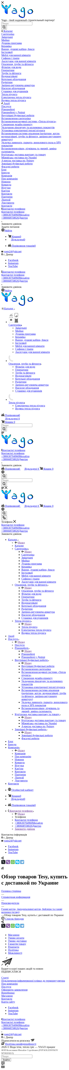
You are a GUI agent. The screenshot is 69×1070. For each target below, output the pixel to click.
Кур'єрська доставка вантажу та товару (43, 720)
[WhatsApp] (13, 862)
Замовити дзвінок (25, 829)
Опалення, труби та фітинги (37, 590)
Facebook (13, 260)
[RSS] (2, 868)
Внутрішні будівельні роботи (37, 666)
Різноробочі (28, 654)
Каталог (19, 545)
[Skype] (17, 862)
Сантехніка (27, 554)
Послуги (20, 645)
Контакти (6, 998)
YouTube (13, 266)
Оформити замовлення (14, 989)
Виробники (8, 992)
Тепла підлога (29, 627)
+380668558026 (14, 217)
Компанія (20, 753)
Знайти (6, 1060)
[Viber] (8, 862)
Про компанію (9, 983)
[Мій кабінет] (2, 472)
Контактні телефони (13, 208)
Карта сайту (8, 1001)
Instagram (13, 263)
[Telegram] (22, 862)
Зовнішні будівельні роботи (37, 735)
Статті (5, 977)
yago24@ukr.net (12, 251)
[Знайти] (4, 27)
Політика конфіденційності (20, 1044)
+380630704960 (15, 214)
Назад (21, 542)
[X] (3, 862)
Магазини (7, 995)
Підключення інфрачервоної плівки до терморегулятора (33, 980)
